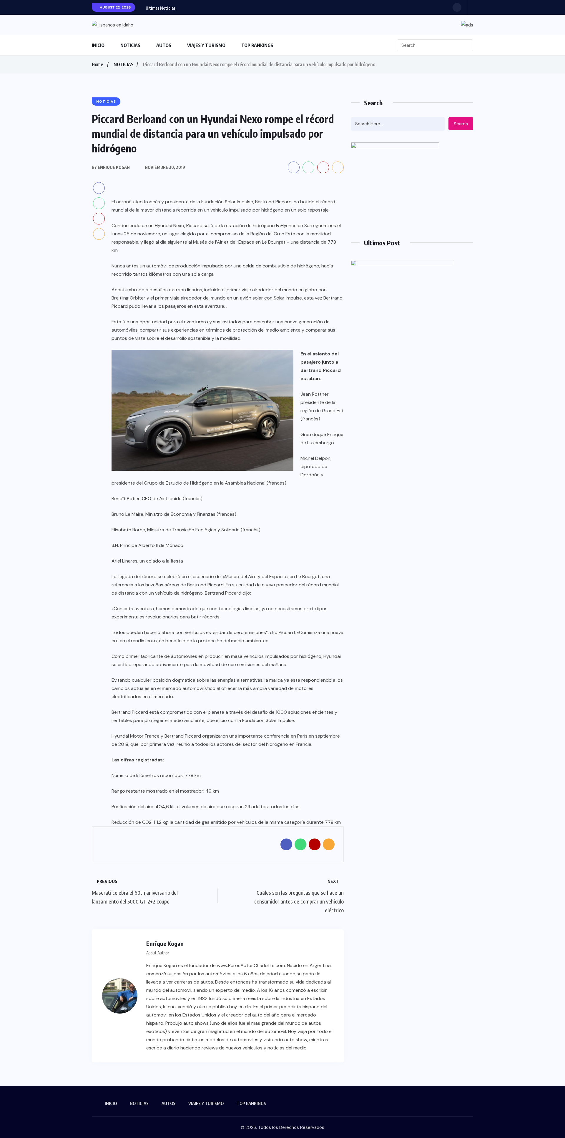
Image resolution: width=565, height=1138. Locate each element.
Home (97, 64)
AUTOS (163, 45)
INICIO (98, 45)
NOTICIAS (130, 45)
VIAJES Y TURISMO (206, 45)
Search (461, 124)
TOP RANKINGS (257, 45)
